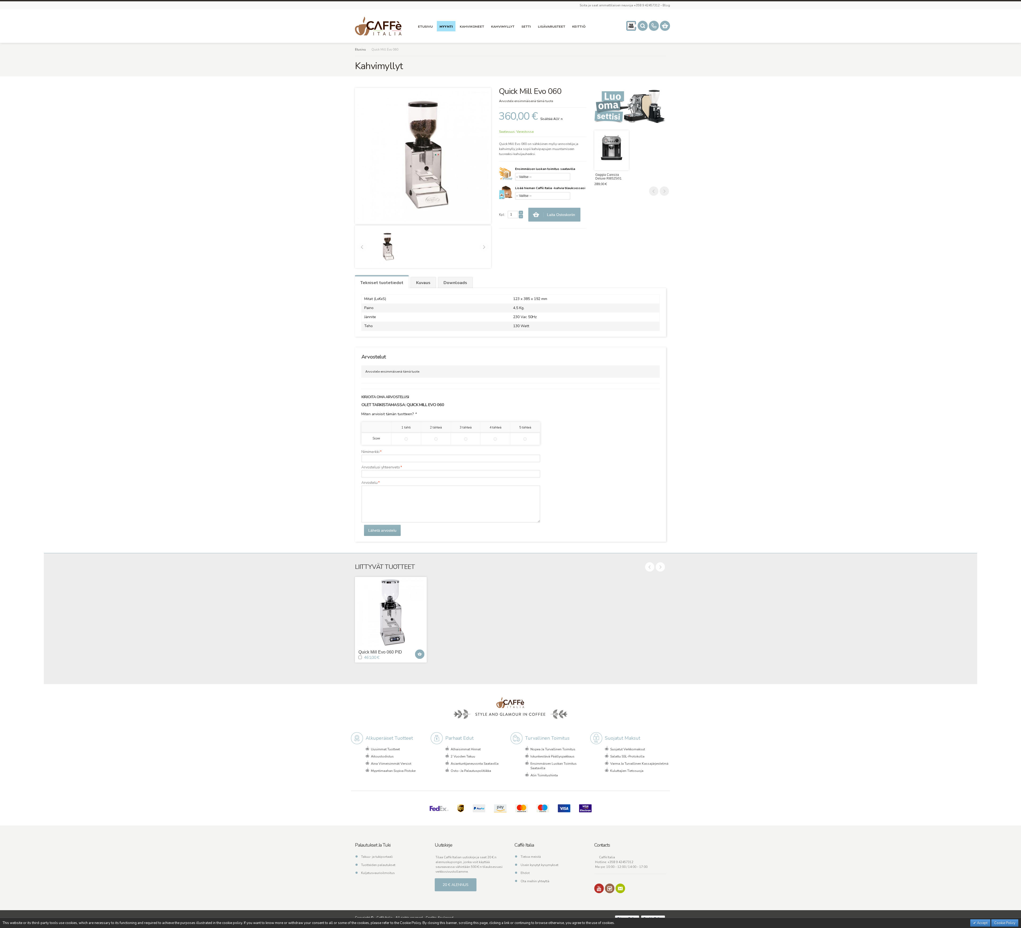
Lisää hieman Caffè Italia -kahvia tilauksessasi (550, 188)
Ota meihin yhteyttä (535, 881)
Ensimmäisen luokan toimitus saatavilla (545, 169)
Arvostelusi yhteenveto (380, 467)
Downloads (455, 283)
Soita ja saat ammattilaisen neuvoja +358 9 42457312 (620, 5)
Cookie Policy (1004, 923)
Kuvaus (423, 283)
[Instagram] (609, 888)
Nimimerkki (370, 451)
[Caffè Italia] (378, 26)
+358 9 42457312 (620, 862)
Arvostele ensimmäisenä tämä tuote (526, 101)
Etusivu (360, 49)
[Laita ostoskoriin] (419, 654)
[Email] (620, 888)
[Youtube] (599, 888)
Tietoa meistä (531, 857)
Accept (981, 923)
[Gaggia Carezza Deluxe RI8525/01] (611, 150)
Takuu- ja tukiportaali (377, 857)
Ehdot (525, 873)
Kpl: (502, 215)
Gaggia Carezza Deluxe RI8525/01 (608, 176)
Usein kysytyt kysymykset (539, 865)
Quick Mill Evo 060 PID (380, 652)
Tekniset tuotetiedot (381, 283)
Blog (666, 5)
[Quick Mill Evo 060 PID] (390, 612)
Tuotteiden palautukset (378, 865)
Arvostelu (369, 482)
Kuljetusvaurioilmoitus (378, 873)
